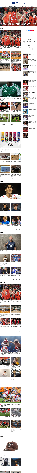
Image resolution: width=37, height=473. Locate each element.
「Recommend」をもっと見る (16, 178)
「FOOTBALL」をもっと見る (16, 229)
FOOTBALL (2, 181)
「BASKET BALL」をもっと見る (16, 331)
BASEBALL (2, 232)
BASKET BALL (2, 282)
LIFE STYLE (2, 436)
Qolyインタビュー (31, 47)
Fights (1, 334)
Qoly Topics (2, 80)
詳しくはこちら (24, 42)
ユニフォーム (25, 47)
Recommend (2, 130)
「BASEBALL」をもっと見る (16, 279)
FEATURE (1, 28)
